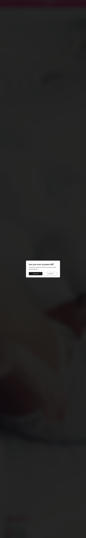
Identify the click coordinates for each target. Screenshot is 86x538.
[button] (35, 273)
